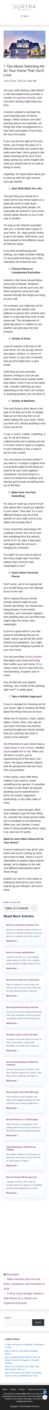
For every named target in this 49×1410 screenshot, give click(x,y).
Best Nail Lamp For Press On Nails (21, 1035)
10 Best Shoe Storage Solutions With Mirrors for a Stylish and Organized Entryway (23, 1298)
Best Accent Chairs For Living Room (22, 980)
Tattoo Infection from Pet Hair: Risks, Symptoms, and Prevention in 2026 (24, 1284)
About (5, 1389)
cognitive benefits (26, 97)
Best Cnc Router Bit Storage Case (21, 1177)
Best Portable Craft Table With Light (22, 1092)
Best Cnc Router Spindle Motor (20, 952)
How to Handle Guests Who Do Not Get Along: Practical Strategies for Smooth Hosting (22, 1360)
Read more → (12, 941)
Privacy (22, 1389)
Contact (13, 1389)
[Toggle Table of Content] (32, 908)
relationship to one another (19, 747)
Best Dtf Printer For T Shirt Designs (22, 1120)
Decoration (13, 1274)
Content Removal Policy (37, 1389)
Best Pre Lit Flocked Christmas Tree (22, 925)
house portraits (33, 656)
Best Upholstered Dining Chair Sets (22, 1007)
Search (8, 1318)
